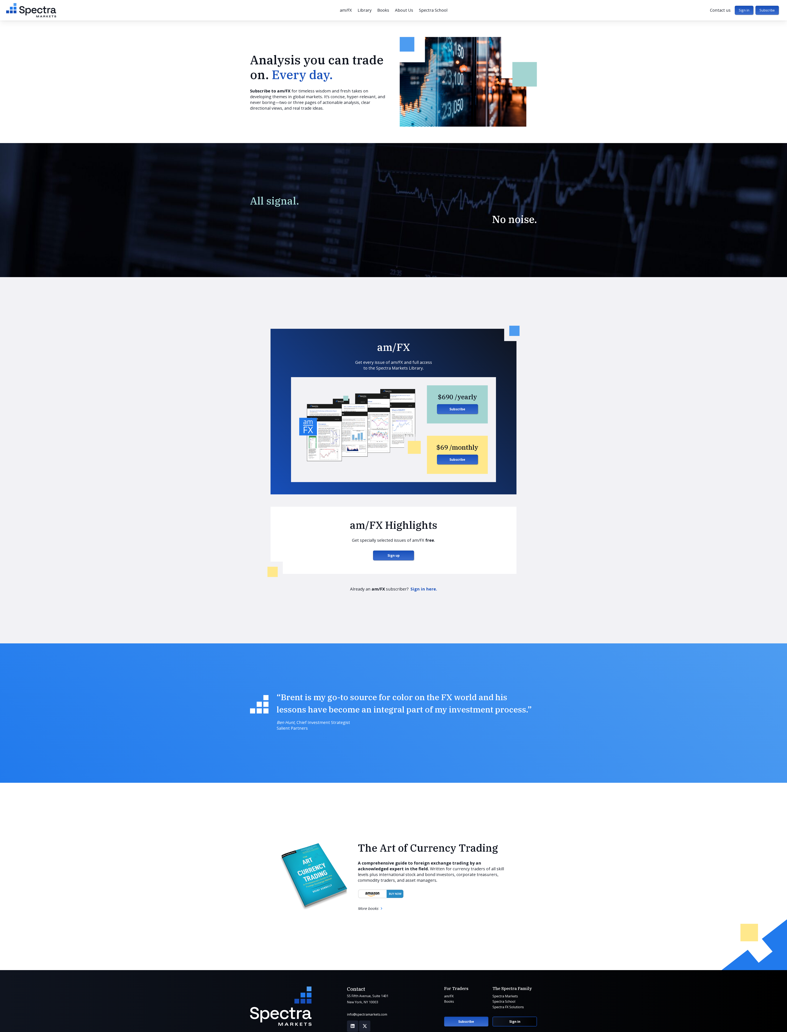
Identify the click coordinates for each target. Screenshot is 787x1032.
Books (449, 1001)
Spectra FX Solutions (508, 1007)
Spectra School (503, 1001)
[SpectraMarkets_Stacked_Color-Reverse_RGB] (281, 1006)
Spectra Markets (505, 996)
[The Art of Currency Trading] (313, 877)
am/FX (449, 996)
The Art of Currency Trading (428, 848)
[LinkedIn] (352, 1026)
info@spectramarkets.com (367, 1014)
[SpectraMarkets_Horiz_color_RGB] (31, 10)
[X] (364, 1026)
